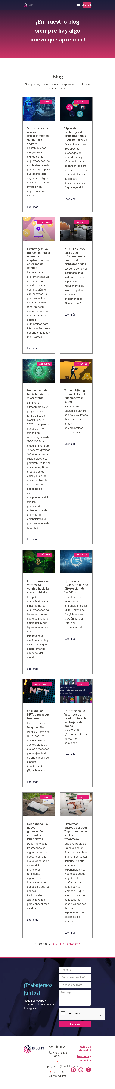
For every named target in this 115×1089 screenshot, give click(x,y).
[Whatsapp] (88, 1069)
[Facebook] (73, 1069)
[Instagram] (81, 1069)
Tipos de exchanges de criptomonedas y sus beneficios (75, 133)
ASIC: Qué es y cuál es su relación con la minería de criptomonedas (75, 256)
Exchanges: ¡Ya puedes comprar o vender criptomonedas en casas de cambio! (38, 258)
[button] (77, 5)
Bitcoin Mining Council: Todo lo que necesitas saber (75, 396)
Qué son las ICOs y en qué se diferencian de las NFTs (76, 586)
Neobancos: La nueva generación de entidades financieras (37, 831)
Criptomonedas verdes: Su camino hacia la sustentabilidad (38, 586)
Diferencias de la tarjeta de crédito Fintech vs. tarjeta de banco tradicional (75, 720)
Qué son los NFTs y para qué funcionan (38, 714)
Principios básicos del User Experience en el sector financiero (76, 831)
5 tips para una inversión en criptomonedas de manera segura (38, 135)
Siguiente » (73, 943)
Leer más (32, 207)
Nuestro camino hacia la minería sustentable (38, 394)
